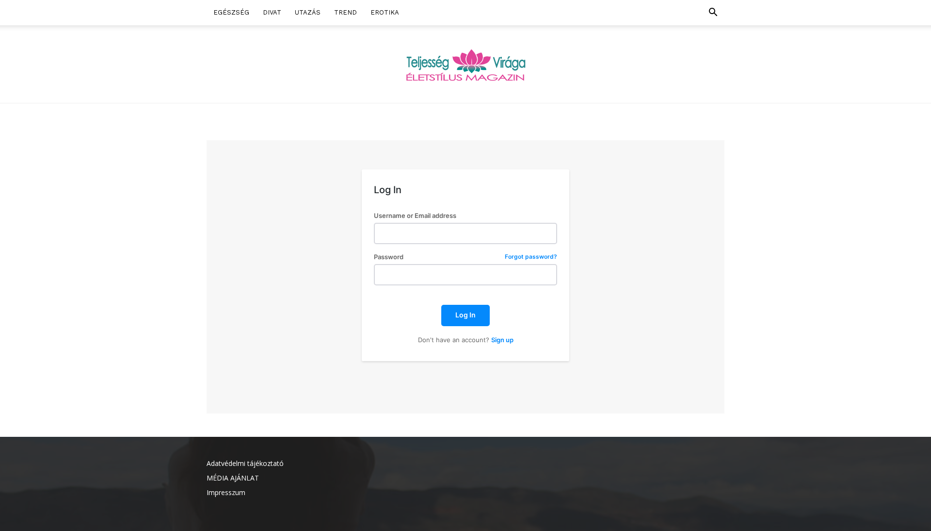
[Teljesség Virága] (465, 64)
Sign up (502, 340)
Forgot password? (531, 257)
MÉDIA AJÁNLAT (233, 477)
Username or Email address (415, 216)
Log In (465, 315)
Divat (272, 12)
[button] (712, 13)
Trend (345, 12)
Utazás (308, 12)
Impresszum (226, 492)
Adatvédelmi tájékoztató (245, 463)
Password (465, 257)
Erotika (384, 12)
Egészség (231, 12)
